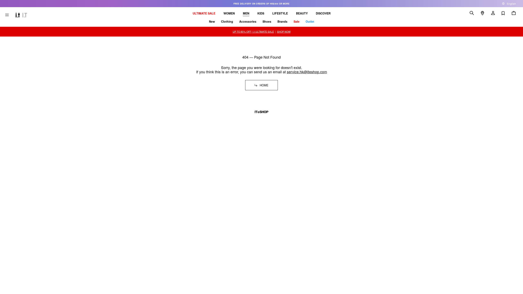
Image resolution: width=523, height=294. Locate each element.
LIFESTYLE (280, 13)
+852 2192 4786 (163, 171)
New (212, 21)
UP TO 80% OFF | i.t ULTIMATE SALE (253, 31)
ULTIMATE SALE (204, 13)
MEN (246, 13)
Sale (296, 21)
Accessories (247, 21)
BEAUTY (302, 13)
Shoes (267, 21)
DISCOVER (323, 13)
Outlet (310, 21)
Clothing (227, 21)
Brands (282, 21)
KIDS (260, 13)
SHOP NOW (284, 31)
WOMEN (229, 13)
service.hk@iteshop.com (307, 71)
